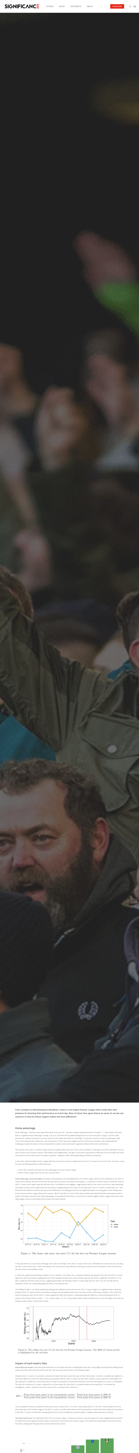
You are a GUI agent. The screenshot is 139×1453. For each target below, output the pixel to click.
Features (69, 564)
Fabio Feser (61, 576)
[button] (135, 6)
